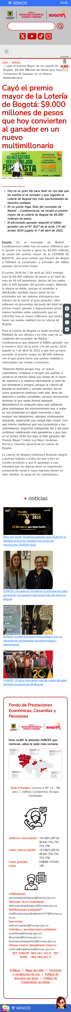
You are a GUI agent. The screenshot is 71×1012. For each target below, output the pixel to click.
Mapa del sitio (34, 970)
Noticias (16, 62)
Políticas (15, 970)
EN (62, 3)
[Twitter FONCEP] (22, 35)
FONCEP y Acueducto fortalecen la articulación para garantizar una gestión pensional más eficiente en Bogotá (35, 595)
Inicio (5, 62)
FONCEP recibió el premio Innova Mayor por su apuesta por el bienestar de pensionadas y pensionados (32, 640)
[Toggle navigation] (6, 51)
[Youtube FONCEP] (32, 35)
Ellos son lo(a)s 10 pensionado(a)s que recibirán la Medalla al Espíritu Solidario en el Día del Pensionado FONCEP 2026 (34, 541)
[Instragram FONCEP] (48, 35)
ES (66, 3)
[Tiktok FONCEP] (41, 35)
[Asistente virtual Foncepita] (61, 1002)
